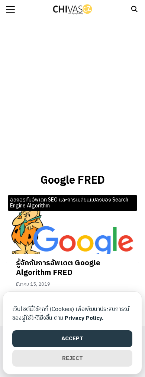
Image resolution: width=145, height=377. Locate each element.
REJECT (72, 358)
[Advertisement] (72, 94)
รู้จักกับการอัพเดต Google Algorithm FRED (58, 268)
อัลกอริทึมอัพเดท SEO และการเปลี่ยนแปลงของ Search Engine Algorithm (69, 203)
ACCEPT (72, 338)
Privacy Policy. (84, 318)
